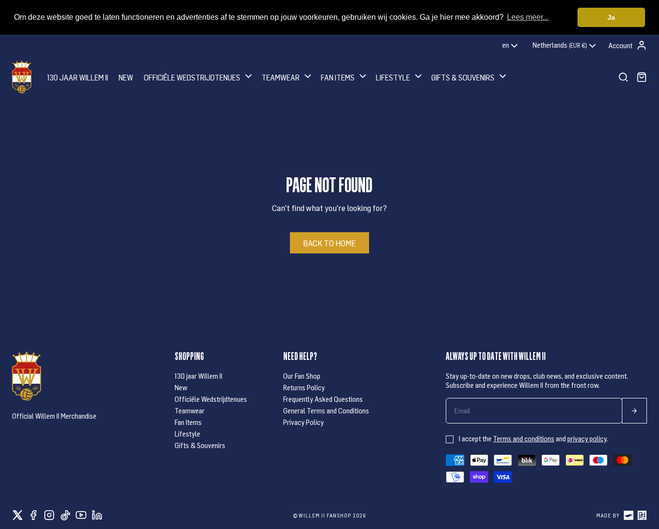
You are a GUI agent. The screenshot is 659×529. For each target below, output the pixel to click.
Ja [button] (611, 17)
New (181, 387)
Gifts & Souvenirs (200, 445)
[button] (199, 77)
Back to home (329, 243)
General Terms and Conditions (326, 410)
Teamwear (190, 410)
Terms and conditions (523, 438)
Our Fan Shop (301, 375)
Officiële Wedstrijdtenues (211, 399)
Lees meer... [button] (528, 17)
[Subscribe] (634, 410)
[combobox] (511, 45)
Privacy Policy (303, 422)
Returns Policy (304, 387)
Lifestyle (187, 433)
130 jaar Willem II (198, 375)
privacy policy (586, 438)
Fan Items (188, 422)
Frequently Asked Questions (323, 399)
